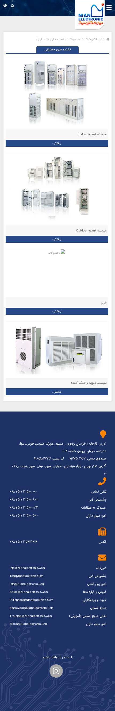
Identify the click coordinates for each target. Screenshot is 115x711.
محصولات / (73, 39)
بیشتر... (56, 143)
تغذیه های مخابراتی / (50, 39)
